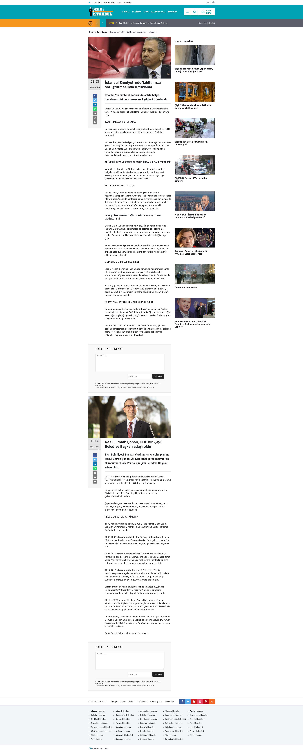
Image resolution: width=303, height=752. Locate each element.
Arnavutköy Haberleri (148, 711)
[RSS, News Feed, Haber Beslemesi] (212, 701)
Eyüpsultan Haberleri (173, 723)
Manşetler (97, 2)
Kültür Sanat (158, 12)
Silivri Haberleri (97, 735)
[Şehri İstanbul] (101, 12)
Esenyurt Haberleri (148, 723)
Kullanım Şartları (156, 702)
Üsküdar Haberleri (147, 739)
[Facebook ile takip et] (182, 701)
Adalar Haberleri (122, 711)
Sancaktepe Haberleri (174, 731)
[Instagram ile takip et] (200, 701)
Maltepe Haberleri (123, 731)
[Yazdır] (95, 118)
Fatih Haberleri (196, 723)
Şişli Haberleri (195, 735)
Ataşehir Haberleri (172, 711)
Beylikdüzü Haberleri (148, 719)
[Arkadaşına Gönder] (95, 113)
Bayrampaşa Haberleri (199, 715)
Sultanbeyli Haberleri (124, 735)
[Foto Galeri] (213, 2)
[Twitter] (95, 100)
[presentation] (97, 23)
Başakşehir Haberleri (173, 715)
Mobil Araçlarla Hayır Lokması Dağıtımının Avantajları (140, 23)
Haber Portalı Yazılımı (100, 748)
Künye (123, 702)
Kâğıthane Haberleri (173, 727)
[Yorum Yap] (95, 122)
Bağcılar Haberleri (98, 715)
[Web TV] (207, 2)
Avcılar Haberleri (196, 711)
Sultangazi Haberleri (148, 735)
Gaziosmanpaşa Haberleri (101, 727)
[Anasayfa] (89, 2)
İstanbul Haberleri (98, 711)
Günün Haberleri (109, 2)
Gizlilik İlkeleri (142, 702)
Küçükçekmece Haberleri (101, 731)
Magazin (172, 12)
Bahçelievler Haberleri (125, 715)
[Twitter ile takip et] (188, 701)
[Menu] (187, 12)
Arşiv (119, 2)
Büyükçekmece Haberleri (175, 719)
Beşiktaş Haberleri (98, 719)
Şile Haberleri (170, 735)
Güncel (126, 12)
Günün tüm (206, 23)
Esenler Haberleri (123, 723)
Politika (136, 12)
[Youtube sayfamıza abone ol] (194, 701)
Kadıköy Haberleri (147, 727)
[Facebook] (95, 96)
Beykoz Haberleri (123, 719)
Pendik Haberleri (147, 731)
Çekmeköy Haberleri (99, 723)
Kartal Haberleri (196, 727)
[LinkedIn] (95, 104)
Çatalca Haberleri (197, 719)
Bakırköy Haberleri (147, 715)
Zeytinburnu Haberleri (174, 739)
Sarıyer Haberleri (197, 731)
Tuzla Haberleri (97, 739)
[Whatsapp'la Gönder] (95, 109)
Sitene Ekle (127, 2)
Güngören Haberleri (123, 727)
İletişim (131, 702)
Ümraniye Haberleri (123, 739)
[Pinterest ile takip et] (206, 701)
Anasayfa (114, 702)
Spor (146, 12)
